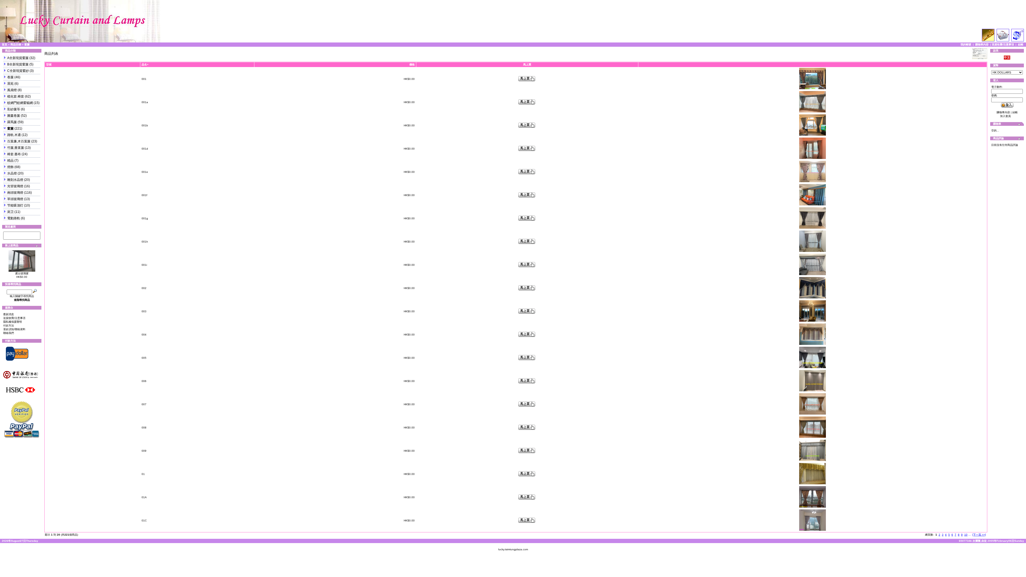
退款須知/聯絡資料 (14, 329)
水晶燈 (12, 173)
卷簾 (10, 77)
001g (145, 218)
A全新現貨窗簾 (18, 58)
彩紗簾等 (13, 109)
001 (144, 78)
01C (144, 520)
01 (143, 474)
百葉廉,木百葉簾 (18, 141)
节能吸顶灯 (15, 205)
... (969, 534)
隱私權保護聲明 (12, 321)
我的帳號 (966, 44)
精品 (10, 160)
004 (144, 334)
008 (144, 427)
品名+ (145, 64)
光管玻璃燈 (15, 186)
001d (145, 148)
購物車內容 (982, 44)
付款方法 (8, 325)
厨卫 (10, 212)
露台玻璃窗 (22, 273)
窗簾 (27, 44)
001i (144, 264)
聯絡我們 (8, 333)
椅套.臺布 (14, 154)
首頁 (4, 44)
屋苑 (10, 83)
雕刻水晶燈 (15, 180)
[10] (21, 237)
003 (144, 311)
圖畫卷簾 (13, 116)
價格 (412, 64)
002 (144, 288)
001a (145, 102)
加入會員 (1005, 116)
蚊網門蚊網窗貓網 (20, 103)
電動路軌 (13, 218)
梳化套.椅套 (15, 96)
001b (145, 125)
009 (144, 450)
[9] (21, 234)
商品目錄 (15, 44)
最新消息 (8, 314)
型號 (49, 64)
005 (144, 357)
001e (145, 171)
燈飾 (10, 167)
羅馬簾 (12, 122)
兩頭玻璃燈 (15, 192)
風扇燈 (12, 90)
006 (144, 381)
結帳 (1020, 44)
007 (144, 404)
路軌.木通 (14, 135)
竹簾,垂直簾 (15, 148)
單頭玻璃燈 (15, 199)
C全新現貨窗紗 (18, 71)
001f (144, 195)
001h (145, 241)
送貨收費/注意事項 (1003, 44)
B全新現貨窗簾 (18, 64)
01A (144, 497)
